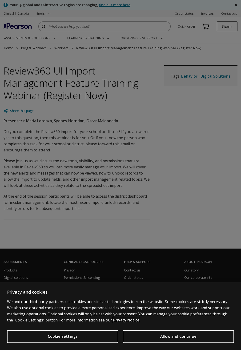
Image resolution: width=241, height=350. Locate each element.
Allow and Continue (178, 336)
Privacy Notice (126, 320)
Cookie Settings (62, 336)
